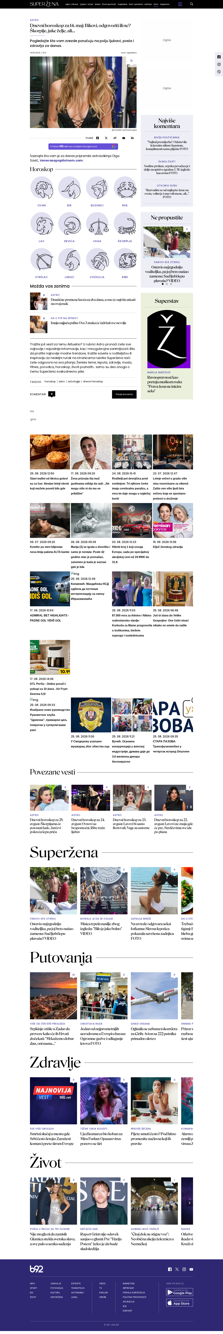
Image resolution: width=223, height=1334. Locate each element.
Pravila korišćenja (134, 1292)
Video (102, 1283)
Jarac (69, 277)
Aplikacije (128, 1301)
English (103, 1292)
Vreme (102, 1297)
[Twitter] (177, 1269)
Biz (31, 1292)
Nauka (185, 1229)
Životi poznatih (109, 4)
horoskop (50, 381)
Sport (33, 1288)
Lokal (74, 1297)
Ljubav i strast (86, 4)
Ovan (41, 205)
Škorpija (125, 241)
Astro (155, 4)
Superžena (57, 1297)
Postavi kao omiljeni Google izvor (74, 146)
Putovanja (57, 1288)
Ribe (125, 277)
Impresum (128, 1288)
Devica (69, 241)
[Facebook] (170, 1269)
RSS (125, 1306)
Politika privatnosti (135, 1297)
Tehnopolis (77, 1288)
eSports (76, 1283)
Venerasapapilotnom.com (61, 160)
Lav (41, 241)
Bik (69, 205)
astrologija (74, 381)
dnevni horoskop (93, 381)
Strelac (41, 277)
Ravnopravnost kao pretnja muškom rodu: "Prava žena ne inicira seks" (164, 384)
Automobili (77, 1292)
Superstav (164, 4)
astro (62, 381)
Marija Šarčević (159, 372)
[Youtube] (191, 1269)
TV (100, 1288)
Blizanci (97, 205)
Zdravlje (56, 1283)
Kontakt (127, 1310)
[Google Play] (179, 1292)
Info (32, 1283)
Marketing (129, 1283)
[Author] (166, 339)
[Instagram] (184, 1269)
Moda (97, 4)
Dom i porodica (136, 4)
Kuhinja (148, 4)
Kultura (55, 1292)
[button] (163, 284)
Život (33, 1297)
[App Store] (179, 1303)
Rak (125, 205)
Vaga (97, 241)
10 (73, 975)
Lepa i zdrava (71, 4)
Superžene (122, 4)
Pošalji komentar (124, 394)
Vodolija (97, 277)
